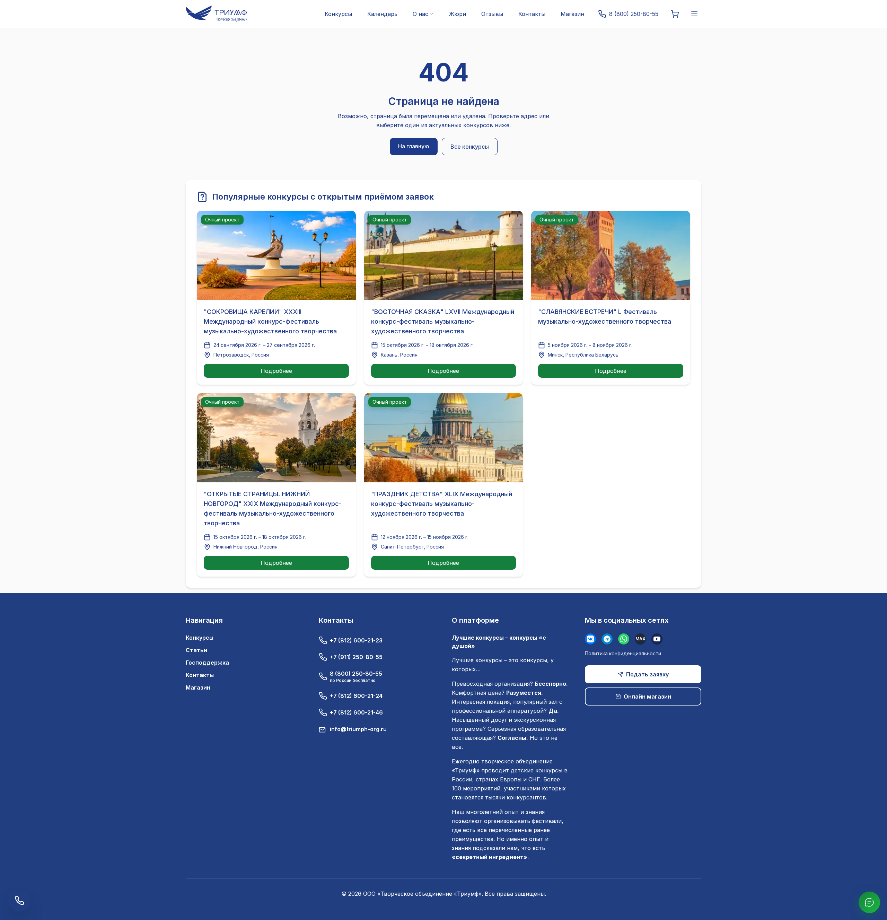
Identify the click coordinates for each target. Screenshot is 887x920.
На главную (413, 146)
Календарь (382, 13)
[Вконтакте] (590, 639)
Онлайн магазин (647, 696)
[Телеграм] (607, 639)
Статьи (196, 650)
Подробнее (276, 370)
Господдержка (207, 662)
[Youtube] (656, 639)
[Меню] (694, 14)
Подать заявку (647, 674)
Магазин (572, 13)
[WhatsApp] (623, 639)
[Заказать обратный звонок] (19, 901)
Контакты (531, 13)
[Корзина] (675, 14)
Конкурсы (338, 13)
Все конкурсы (469, 146)
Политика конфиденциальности (623, 653)
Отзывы (492, 13)
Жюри (457, 13)
